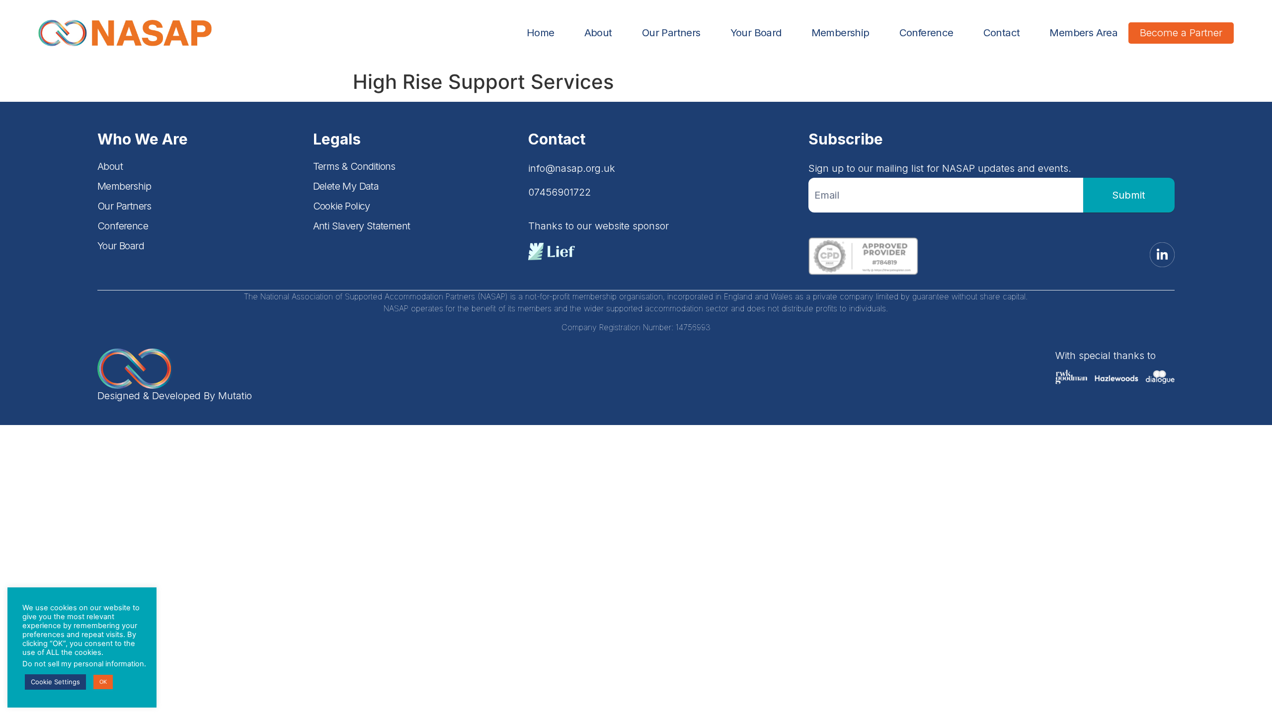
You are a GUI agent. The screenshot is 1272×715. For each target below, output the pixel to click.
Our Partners (671, 32)
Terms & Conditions (354, 166)
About (598, 32)
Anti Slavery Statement (361, 226)
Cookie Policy (341, 206)
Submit (1128, 195)
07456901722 (559, 192)
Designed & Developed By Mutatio (174, 396)
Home (541, 32)
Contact (1001, 32)
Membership (840, 32)
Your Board (756, 32)
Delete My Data (346, 186)
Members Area (1083, 32)
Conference (926, 32)
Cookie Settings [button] (55, 682)
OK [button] (103, 681)
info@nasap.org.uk (571, 168)
